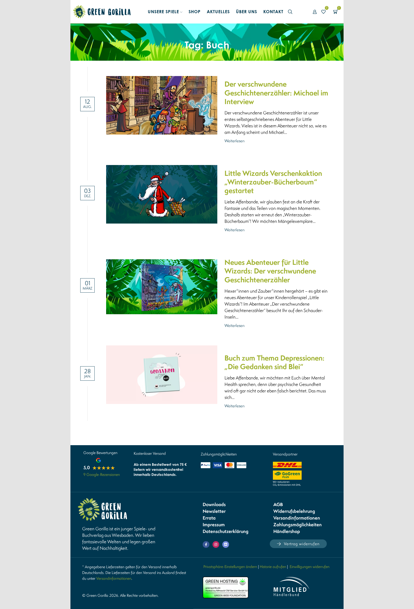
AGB (278, 504)
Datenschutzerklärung (225, 531)
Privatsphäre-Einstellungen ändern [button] (230, 566)
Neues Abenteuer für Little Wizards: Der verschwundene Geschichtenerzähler (270, 271)
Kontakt (273, 11)
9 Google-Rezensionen (101, 474)
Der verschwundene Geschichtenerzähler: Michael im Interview (276, 92)
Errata (209, 518)
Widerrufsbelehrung (294, 511)
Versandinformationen (296, 518)
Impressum (214, 524)
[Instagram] (216, 544)
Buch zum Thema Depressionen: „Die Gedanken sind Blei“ (274, 362)
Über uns (246, 11)
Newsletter (214, 511)
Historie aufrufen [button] (273, 566)
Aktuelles (218, 11)
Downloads (214, 504)
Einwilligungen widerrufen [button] (309, 566)
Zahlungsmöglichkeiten (297, 524)
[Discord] (225, 544)
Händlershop (286, 531)
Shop (195, 11)
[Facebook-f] (206, 544)
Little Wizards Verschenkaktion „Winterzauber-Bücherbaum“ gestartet (273, 182)
